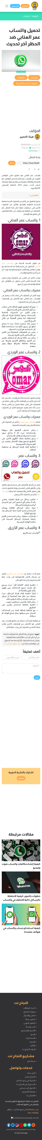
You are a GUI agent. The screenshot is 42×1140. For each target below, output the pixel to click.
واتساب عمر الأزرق (15, 573)
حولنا (34, 1129)
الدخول (25, 6)
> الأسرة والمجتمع (29, 1030)
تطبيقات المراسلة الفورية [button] (26, 83)
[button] (21, 195)
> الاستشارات (31, 1038)
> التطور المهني (30, 1023)
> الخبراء (33, 1042)
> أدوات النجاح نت (29, 1049)
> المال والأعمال (30, 1015)
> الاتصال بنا (32, 1095)
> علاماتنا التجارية (29, 1092)
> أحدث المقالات (30, 1008)
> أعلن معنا (32, 1073)
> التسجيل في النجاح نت (26, 1084)
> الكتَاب (33, 1045)
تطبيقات (24, 147)
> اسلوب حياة (31, 1019)
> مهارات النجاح (30, 1012)
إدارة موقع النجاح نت (13, 643)
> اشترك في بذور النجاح (26, 1080)
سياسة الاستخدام (12, 1129)
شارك (12, 163)
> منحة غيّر (32, 1061)
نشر (37, 677)
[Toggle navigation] (7, 6)
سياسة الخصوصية (24, 1129)
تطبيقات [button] (21, 77)
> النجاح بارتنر (31, 1077)
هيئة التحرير (26, 136)
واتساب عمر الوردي (27, 422)
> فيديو (34, 1034)
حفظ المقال (33, 150)
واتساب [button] (34, 77)
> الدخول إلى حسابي (28, 1088)
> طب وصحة (31, 1027)
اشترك (21, 778)
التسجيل (15, 6)
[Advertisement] (21, 107)
